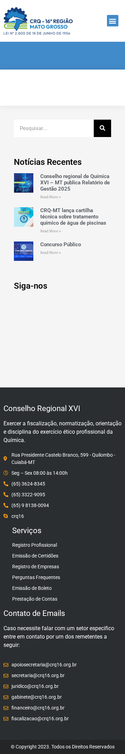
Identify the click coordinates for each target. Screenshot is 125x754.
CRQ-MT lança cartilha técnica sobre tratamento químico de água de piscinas (73, 216)
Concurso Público (60, 244)
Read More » (50, 197)
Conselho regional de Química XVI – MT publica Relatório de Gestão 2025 (75, 182)
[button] (112, 20)
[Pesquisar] (102, 128)
